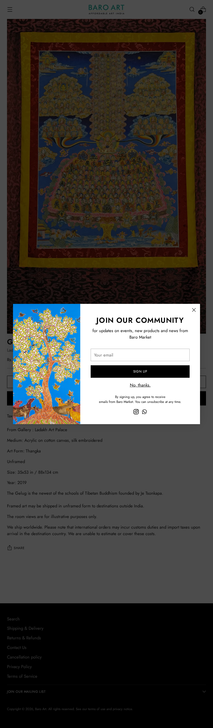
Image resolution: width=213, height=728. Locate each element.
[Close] (194, 310)
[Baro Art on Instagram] (136, 413)
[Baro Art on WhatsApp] (144, 413)
